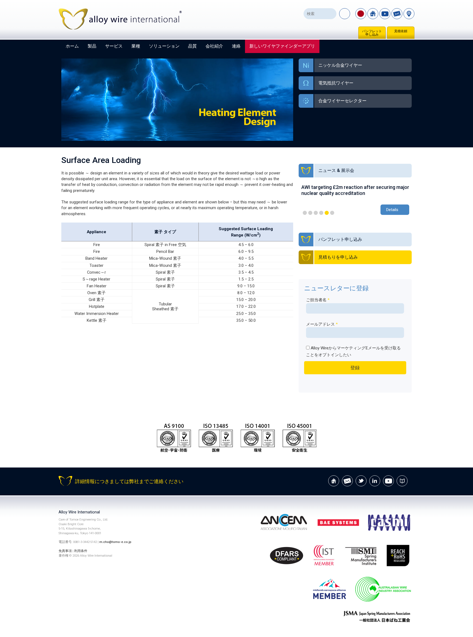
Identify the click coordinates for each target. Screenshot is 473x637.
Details (392, 209)
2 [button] (310, 213)
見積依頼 (400, 31)
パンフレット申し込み (372, 32)
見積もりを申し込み (338, 257)
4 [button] (321, 213)
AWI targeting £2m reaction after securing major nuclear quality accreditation (355, 190)
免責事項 (65, 551)
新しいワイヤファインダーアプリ (282, 46)
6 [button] (332, 213)
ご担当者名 (318, 299)
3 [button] (316, 213)
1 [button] (305, 213)
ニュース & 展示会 (336, 170)
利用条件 (80, 551)
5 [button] (327, 213)
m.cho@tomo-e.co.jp (115, 542)
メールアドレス (322, 324)
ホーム (72, 46)
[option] (355, 200)
